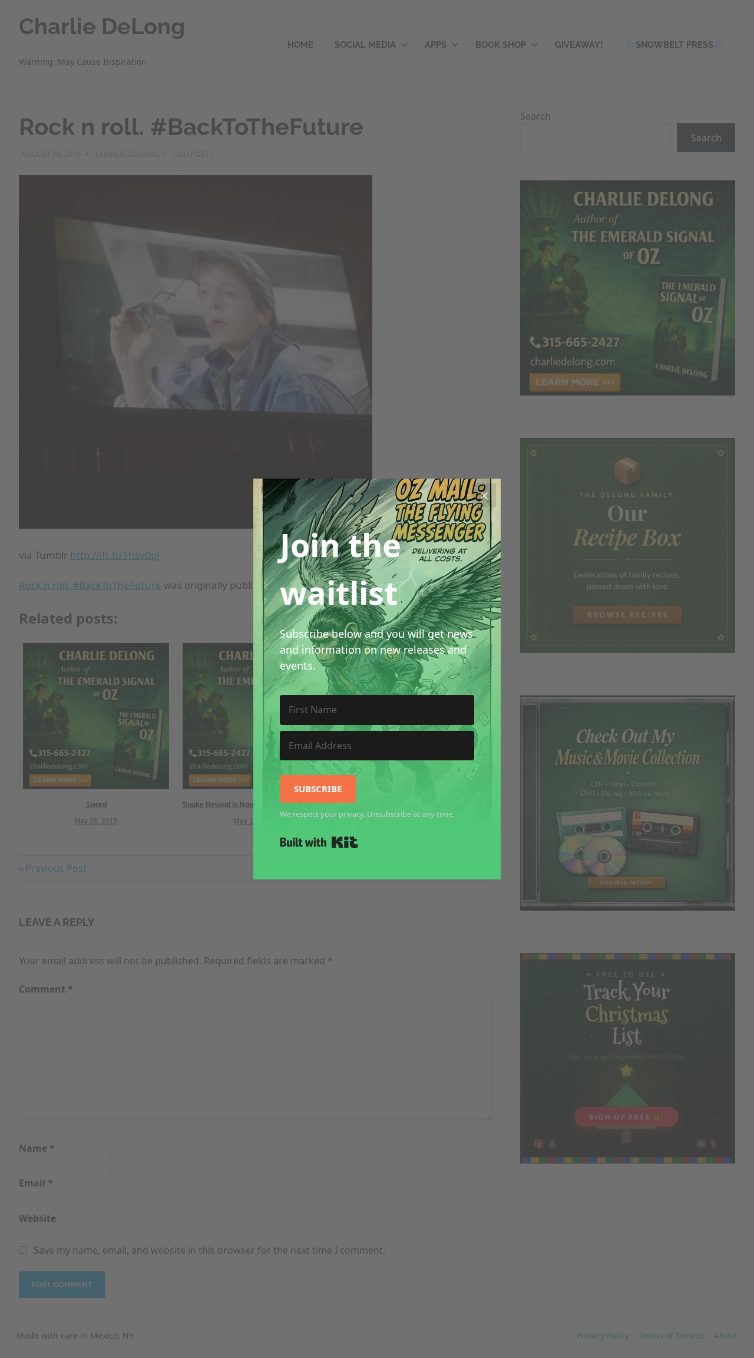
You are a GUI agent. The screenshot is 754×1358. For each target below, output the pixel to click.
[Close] (484, 495)
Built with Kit (319, 842)
